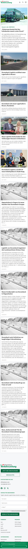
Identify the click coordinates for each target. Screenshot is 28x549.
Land (2, 524)
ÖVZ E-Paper (18, 522)
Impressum (17, 541)
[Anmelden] (20, 2)
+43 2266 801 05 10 (5, 484)
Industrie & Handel (5, 532)
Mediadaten (10, 475)
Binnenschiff (4, 530)
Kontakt (3, 541)
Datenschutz (18, 539)
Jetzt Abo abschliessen (10, 471)
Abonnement (18, 526)
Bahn (2, 528)
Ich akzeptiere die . (14, 510)
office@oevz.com (5, 482)
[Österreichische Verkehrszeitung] (6, 2)
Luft (2, 526)
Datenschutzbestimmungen (18, 510)
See (2, 522)
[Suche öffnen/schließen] (23, 2)
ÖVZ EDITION (18, 524)
